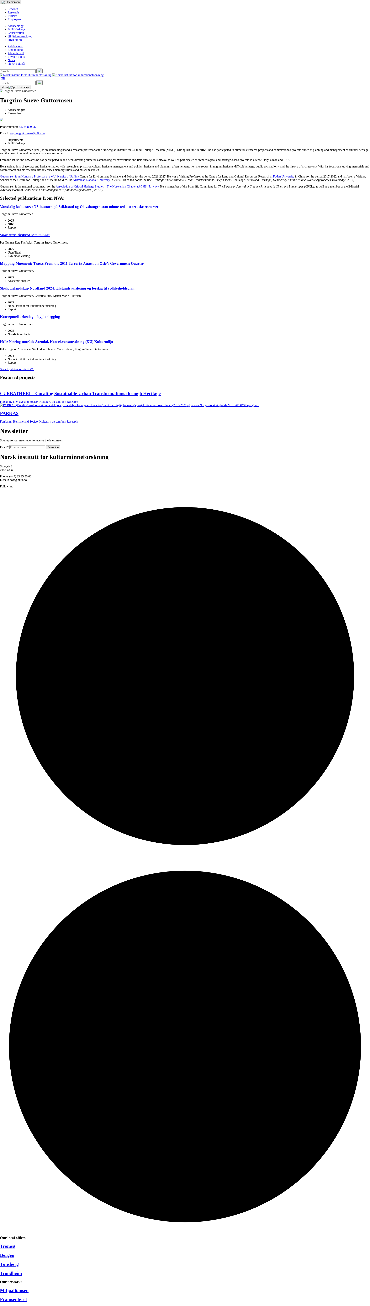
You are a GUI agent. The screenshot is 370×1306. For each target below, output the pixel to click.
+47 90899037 (27, 126)
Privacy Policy (16, 56)
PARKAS (9, 413)
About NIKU (16, 53)
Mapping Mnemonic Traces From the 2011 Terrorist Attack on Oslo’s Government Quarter (72, 263)
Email (4, 447)
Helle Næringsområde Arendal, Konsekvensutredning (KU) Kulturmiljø (56, 342)
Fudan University (283, 176)
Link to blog (15, 49)
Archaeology (16, 26)
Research (13, 12)
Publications (15, 46)
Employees (14, 19)
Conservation (16, 32)
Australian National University (91, 180)
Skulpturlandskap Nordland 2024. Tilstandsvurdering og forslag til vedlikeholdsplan (67, 288)
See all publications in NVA (17, 369)
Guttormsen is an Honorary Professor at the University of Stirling (39, 176)
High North (15, 39)
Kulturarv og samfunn (52, 401)
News (11, 60)
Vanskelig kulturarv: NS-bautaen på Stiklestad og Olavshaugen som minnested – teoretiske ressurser (79, 207)
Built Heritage (16, 29)
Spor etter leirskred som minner (25, 235)
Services (13, 9)
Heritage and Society (26, 401)
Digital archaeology (20, 36)
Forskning (6, 401)
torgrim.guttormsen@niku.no (27, 133)
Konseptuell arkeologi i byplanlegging (30, 317)
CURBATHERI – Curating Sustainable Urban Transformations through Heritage (80, 393)
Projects (12, 16)
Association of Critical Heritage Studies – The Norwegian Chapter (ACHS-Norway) (107, 186)
